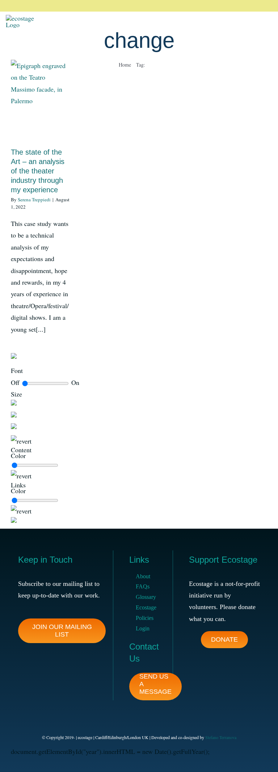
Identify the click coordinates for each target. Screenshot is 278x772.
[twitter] (230, 6)
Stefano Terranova (220, 737)
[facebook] (218, 6)
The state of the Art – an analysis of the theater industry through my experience (37, 171)
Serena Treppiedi (34, 199)
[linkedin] (253, 6)
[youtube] (265, 6)
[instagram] (242, 6)
